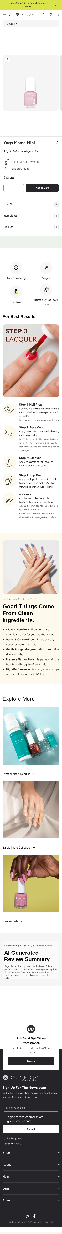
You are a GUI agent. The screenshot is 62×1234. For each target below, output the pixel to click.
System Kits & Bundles (16, 773)
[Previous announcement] (3, 5)
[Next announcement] (59, 5)
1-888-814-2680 (12, 1143)
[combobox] (31, 23)
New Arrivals (10, 921)
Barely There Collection (17, 847)
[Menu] (4, 14)
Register (31, 1061)
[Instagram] (28, 1216)
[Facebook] (34, 1216)
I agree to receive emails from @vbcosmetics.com (25, 1119)
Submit (31, 1129)
